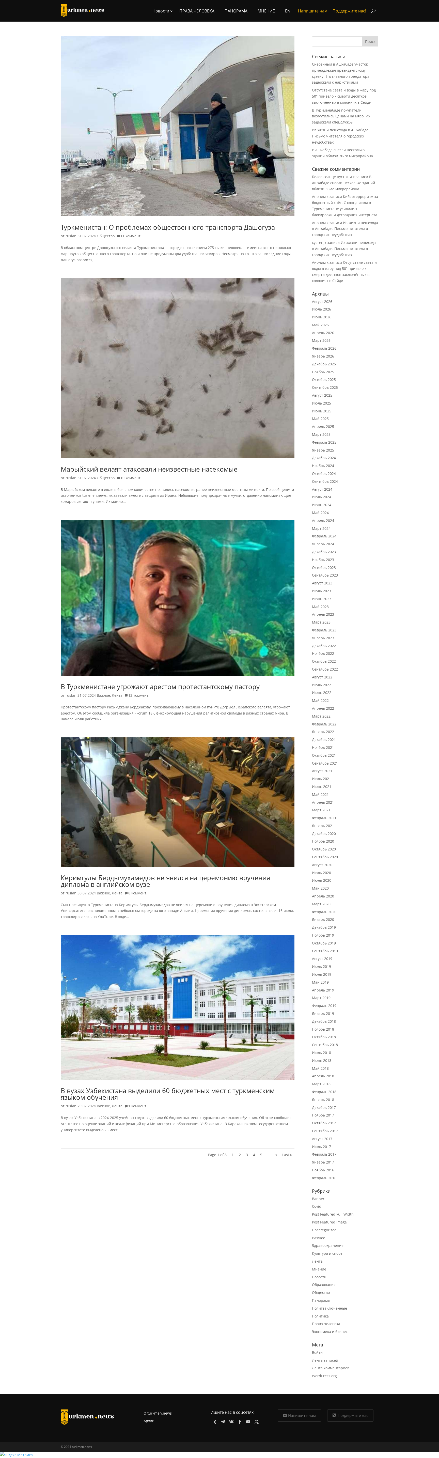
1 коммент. (137, 1106)
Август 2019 (322, 958)
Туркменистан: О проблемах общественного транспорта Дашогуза (168, 227)
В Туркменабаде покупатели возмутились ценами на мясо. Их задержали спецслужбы (341, 116)
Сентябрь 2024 (325, 481)
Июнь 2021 (321, 786)
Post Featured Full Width (333, 1214)
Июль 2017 (321, 1146)
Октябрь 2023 (324, 567)
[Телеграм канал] (222, 1421)
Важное (103, 695)
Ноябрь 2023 (323, 559)
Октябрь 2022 (324, 661)
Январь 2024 (323, 543)
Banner (318, 1198)
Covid (316, 1206)
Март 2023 (321, 622)
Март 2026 (321, 340)
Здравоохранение (327, 1245)
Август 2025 (322, 395)
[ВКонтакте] (230, 1421)
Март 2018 (321, 1083)
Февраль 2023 (324, 630)
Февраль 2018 (324, 1091)
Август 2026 (322, 301)
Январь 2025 (323, 450)
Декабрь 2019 (324, 927)
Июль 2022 (321, 685)
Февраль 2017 (324, 1154)
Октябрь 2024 (324, 473)
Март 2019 (321, 997)
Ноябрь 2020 (323, 841)
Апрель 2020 (323, 896)
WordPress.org (324, 1375)
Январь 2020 (323, 919)
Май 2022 (320, 700)
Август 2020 (322, 864)
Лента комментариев (330, 1368)
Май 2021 (320, 794)
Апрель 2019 (323, 990)
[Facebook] (239, 1421)
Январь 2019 (323, 1013)
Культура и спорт (327, 1253)
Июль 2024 (321, 496)
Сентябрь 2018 (325, 1044)
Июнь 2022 (321, 692)
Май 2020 (320, 888)
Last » (287, 1154)
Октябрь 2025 (324, 379)
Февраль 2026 (324, 348)
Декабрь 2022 (324, 645)
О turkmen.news (158, 1413)
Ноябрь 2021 (323, 747)
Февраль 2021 (324, 817)
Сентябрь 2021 (325, 763)
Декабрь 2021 (324, 739)
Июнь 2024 (321, 504)
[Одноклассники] (214, 1421)
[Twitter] (256, 1421)
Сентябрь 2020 (325, 857)
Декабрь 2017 (324, 1107)
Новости (319, 1277)
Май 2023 (320, 606)
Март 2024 (321, 528)
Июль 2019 (321, 966)
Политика (320, 1316)
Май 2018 (320, 1068)
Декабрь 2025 (324, 364)
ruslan (71, 236)
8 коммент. (137, 893)
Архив (149, 1420)
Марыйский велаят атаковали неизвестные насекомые (149, 469)
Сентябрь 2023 (325, 575)
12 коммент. (138, 695)
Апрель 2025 (323, 426)
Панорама (236, 11)
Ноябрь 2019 (323, 935)
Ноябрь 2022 (323, 653)
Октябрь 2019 (324, 943)
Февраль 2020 (324, 911)
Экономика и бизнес (330, 1331)
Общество (106, 236)
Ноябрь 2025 (323, 371)
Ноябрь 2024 (323, 465)
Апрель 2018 (323, 1076)
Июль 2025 (321, 403)
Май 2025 (320, 418)
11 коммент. (131, 236)
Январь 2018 (323, 1099)
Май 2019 (320, 982)
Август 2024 (322, 489)
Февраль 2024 (324, 536)
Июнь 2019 (321, 974)
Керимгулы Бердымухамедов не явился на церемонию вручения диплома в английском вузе (165, 881)
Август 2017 (322, 1138)
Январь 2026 (323, 356)
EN (287, 11)
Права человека (196, 11)
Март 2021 (321, 810)
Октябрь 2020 (324, 849)
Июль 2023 (321, 590)
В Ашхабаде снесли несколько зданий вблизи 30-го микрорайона (343, 182)
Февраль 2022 (324, 724)
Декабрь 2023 (324, 551)
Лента (117, 695)
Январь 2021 (323, 825)
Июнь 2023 (321, 598)
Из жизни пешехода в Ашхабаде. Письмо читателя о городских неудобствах (340, 136)
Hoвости (160, 11)
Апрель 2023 (323, 614)
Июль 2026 (321, 309)
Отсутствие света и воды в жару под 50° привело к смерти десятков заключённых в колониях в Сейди (344, 96)
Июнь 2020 (321, 880)
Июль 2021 (321, 778)
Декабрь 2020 (324, 833)
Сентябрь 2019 (325, 951)
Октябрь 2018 (324, 1036)
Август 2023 (322, 583)
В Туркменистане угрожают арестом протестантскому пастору (160, 686)
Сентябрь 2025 (325, 387)
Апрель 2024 (323, 520)
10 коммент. (131, 477)
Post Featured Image (329, 1222)
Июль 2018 (321, 1052)
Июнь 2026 (321, 317)
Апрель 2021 (323, 802)
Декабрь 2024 (324, 457)
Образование (324, 1284)
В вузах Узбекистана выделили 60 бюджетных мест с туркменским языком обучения (168, 1094)
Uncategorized (324, 1230)
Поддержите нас (353, 1415)
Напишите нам (302, 1415)
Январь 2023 (323, 637)
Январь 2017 (323, 1162)
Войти (317, 1352)
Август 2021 (322, 770)
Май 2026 (320, 324)
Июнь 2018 (321, 1060)
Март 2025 (321, 434)
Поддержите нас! (349, 11)
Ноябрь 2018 (323, 1029)
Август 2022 (322, 677)
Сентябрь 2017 (325, 1130)
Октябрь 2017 (324, 1123)
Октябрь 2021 (324, 755)
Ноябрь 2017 (323, 1115)
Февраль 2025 (324, 442)
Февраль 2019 (324, 1005)
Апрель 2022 (323, 708)
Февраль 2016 (324, 1177)
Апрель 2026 (323, 332)
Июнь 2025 (321, 411)
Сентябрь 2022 (325, 669)
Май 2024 (320, 512)
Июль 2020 (321, 872)
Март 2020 (321, 904)
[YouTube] (247, 1421)
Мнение (266, 11)
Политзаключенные (329, 1308)
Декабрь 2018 (324, 1021)
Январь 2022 (323, 731)
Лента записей (325, 1360)
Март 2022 (321, 716)
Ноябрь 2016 (323, 1170)
